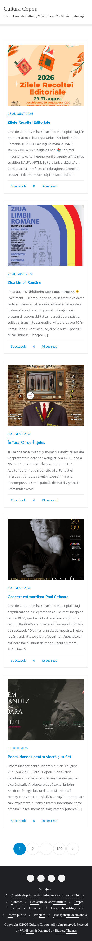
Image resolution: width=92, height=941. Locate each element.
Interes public (17, 915)
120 (59, 848)
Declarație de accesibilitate (48, 902)
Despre (78, 902)
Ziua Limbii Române (24, 283)
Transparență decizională (70, 915)
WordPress (27, 930)
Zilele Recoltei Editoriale (29, 122)
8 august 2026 (19, 434)
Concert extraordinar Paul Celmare (38, 597)
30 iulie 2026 (18, 748)
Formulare (35, 908)
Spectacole (18, 186)
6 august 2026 (19, 588)
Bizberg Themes (66, 930)
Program (39, 915)
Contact (16, 902)
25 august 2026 (20, 114)
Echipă (16, 908)
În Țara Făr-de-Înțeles (26, 443)
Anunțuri (45, 889)
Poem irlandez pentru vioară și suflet (39, 757)
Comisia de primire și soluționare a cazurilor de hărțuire (47, 895)
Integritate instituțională (67, 908)
